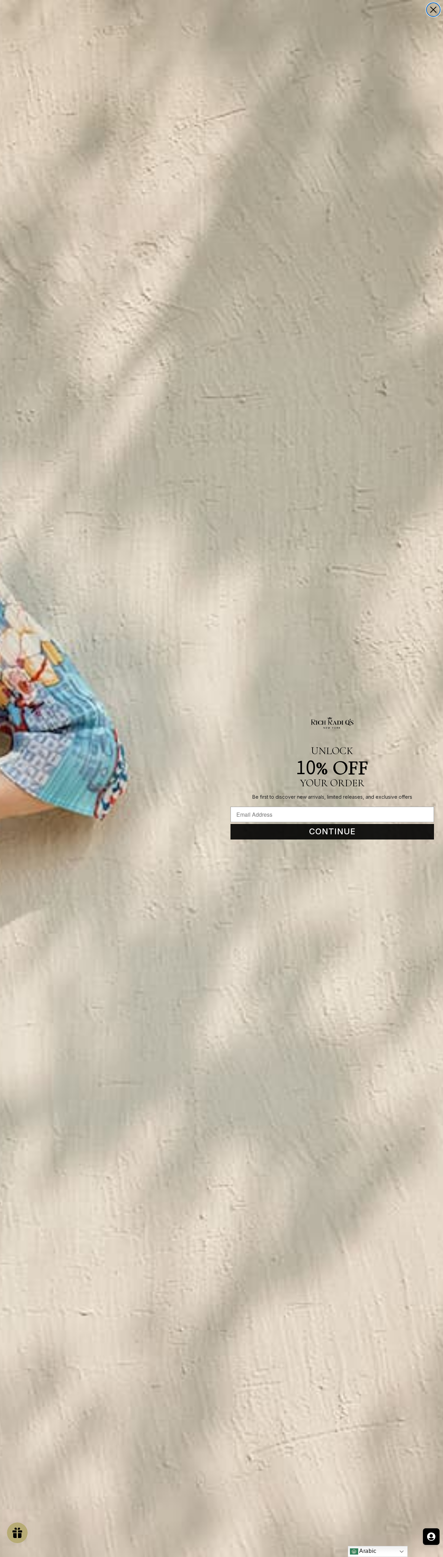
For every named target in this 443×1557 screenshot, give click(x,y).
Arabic (367, 1551)
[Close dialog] (433, 10)
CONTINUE (332, 831)
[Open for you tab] (431, 1536)
